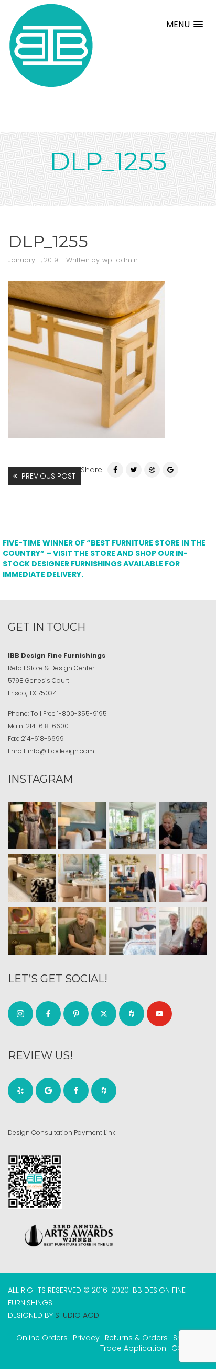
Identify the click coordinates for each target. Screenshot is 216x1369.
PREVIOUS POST (48, 476)
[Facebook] (115, 470)
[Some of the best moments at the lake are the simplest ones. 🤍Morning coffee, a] (132, 825)
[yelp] (20, 1090)
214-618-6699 (42, 738)
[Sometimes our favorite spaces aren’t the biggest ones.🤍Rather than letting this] (183, 878)
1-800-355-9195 (82, 713)
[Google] (48, 1090)
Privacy (86, 1337)
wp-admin (120, 260)
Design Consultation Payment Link (61, 1132)
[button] (184, 24)
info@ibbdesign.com (61, 751)
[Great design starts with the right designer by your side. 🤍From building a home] (82, 878)
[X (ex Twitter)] (103, 1013)
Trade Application (133, 1348)
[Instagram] (20, 1013)
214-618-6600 (47, 726)
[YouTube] (159, 1013)
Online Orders (42, 1337)
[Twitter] (134, 470)
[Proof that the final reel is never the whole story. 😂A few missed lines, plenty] (183, 825)
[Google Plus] (170, 470)
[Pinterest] (152, 470)
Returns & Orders (136, 1337)
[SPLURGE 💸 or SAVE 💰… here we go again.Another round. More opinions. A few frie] (183, 931)
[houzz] (131, 1013)
